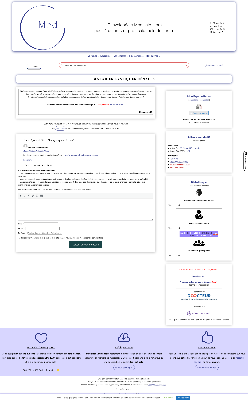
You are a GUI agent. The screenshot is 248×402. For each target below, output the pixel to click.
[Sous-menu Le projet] (98, 56)
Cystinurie (174, 159)
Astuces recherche (214, 65)
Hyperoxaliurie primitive (179, 164)
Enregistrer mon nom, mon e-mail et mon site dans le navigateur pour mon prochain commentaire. (62, 238)
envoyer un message (157, 384)
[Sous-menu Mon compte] (159, 56)
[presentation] (20, 195)
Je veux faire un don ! (206, 367)
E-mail (21, 228)
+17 (188, 151)
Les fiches (105, 56)
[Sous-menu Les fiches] (112, 56)
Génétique (184, 148)
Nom (21, 224)
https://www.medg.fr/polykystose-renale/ (80, 155)
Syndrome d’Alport (177, 167)
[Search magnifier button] (62, 65)
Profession (22, 233)
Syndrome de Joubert (179, 161)
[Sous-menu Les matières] (127, 56)
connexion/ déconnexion (199, 100)
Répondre (27, 160)
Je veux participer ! (124, 367)
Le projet (92, 56)
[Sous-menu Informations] (143, 56)
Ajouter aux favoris (200, 113)
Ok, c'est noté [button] (183, 398)
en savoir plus (116, 104)
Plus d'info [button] (168, 397)
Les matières (120, 56)
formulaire (60, 128)
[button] (34, 66)
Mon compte (152, 56)
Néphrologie (194, 148)
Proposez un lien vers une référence (195, 282)
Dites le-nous (198, 276)
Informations (135, 56)
